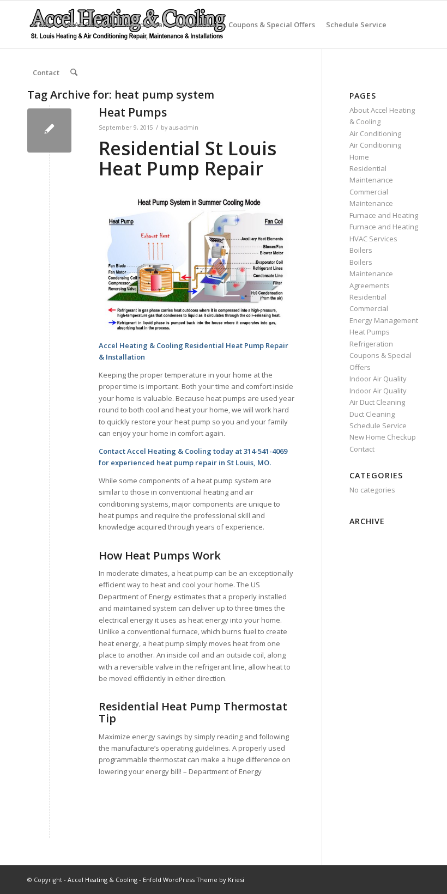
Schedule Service (356, 24)
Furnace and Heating (383, 215)
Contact (46, 72)
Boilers (360, 250)
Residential (145, 24)
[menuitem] (74, 72)
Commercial (197, 24)
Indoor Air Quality (378, 379)
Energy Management (383, 320)
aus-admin (183, 127)
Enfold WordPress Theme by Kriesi (193, 879)
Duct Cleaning (372, 414)
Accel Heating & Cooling (102, 879)
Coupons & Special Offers (271, 24)
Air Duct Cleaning (377, 402)
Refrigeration (371, 344)
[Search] (74, 72)
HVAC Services (89, 24)
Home (43, 24)
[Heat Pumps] (49, 130)
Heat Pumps (133, 112)
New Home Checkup (382, 437)
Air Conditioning (375, 133)
